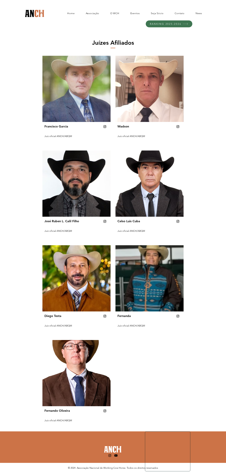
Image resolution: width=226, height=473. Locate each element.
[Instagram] (110, 455)
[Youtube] (116, 455)
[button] (92, 13)
